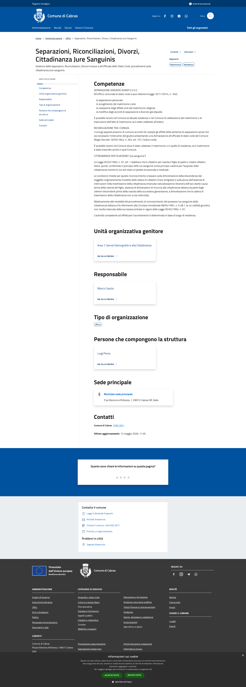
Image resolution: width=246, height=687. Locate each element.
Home (38, 38)
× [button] (243, 655)
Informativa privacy (133, 649)
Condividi (174, 51)
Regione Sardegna (41, 3)
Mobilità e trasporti (87, 629)
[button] (123, 682)
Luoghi (172, 621)
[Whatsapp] (185, 16)
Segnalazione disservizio (89, 649)
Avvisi (172, 607)
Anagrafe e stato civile (89, 597)
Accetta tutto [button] (112, 675)
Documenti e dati (40, 627)
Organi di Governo (41, 597)
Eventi (172, 626)
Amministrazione (53, 38)
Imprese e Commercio (88, 611)
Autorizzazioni (130, 622)
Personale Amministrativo (44, 622)
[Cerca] (210, 15)
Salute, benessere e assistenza (138, 617)
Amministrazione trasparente (138, 644)
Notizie (172, 597)
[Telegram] (178, 16)
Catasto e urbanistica (88, 620)
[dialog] (123, 669)
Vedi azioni (189, 51)
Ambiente (128, 612)
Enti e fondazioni (40, 612)
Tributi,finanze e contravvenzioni (139, 607)
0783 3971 (118, 425)
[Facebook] (164, 16)
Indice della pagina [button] (47, 79)
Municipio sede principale (118, 394)
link (150, 669)
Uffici (68, 38)
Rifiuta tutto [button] (134, 675)
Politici (35, 617)
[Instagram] (171, 16)
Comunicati (174, 602)
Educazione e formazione (136, 597)
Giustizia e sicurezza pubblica (138, 602)
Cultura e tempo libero (89, 602)
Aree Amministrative (42, 602)
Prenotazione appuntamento (91, 644)
